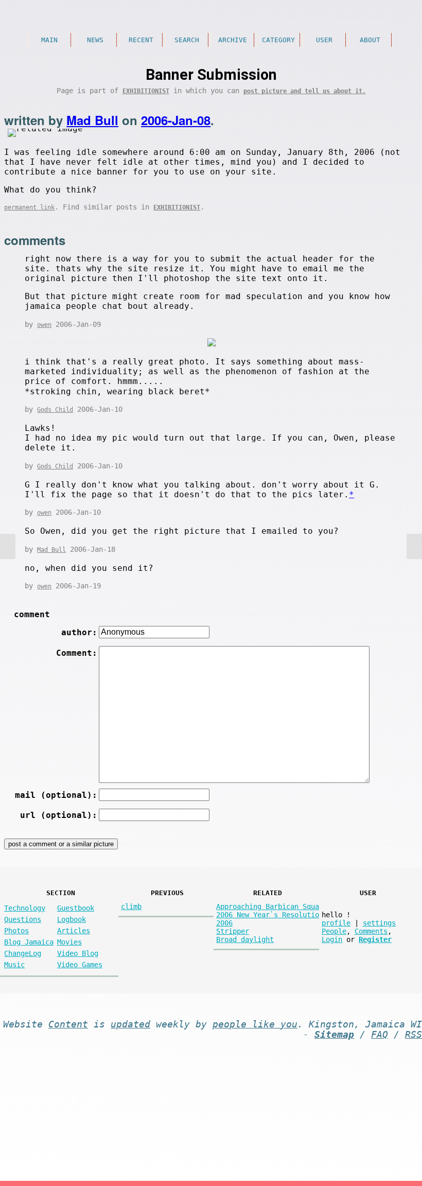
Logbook (71, 919)
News (95, 40)
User (324, 40)
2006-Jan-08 (175, 120)
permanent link (29, 207)
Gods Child (55, 409)
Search (186, 40)
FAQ (379, 1035)
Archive (232, 40)
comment (32, 614)
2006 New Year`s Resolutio (267, 915)
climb (131, 906)
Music (14, 965)
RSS (413, 1035)
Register (375, 939)
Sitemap (334, 1035)
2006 (224, 923)
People (334, 931)
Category (278, 40)
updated (130, 1024)
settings (379, 923)
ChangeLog (22, 953)
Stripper (232, 931)
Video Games (79, 965)
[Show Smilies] (382, 651)
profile (336, 923)
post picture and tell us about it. (304, 91)
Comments (371, 931)
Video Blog (77, 953)
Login (332, 939)
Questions (22, 919)
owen (44, 324)
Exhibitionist (145, 91)
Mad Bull (92, 120)
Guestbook (75, 908)
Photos (16, 931)
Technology (24, 908)
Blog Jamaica (29, 942)
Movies (69, 942)
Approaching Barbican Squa (267, 906)
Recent (141, 40)
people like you (255, 1024)
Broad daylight (245, 939)
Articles (73, 931)
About (370, 40)
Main (49, 40)
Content (68, 1024)
